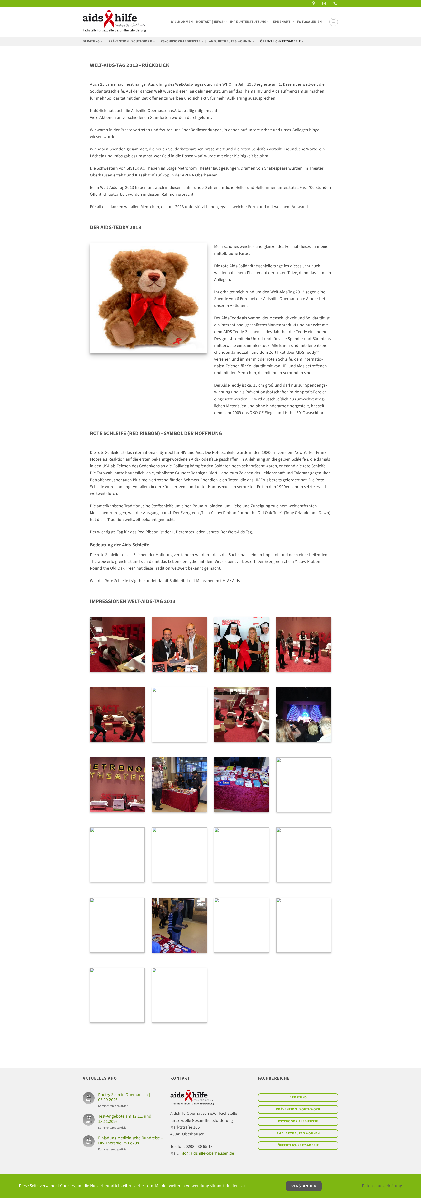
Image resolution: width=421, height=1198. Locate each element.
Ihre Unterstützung (248, 21)
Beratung (91, 41)
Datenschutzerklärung (382, 1186)
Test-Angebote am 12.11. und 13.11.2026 (124, 1119)
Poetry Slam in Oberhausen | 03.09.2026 (124, 1097)
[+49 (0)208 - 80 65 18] (335, 3)
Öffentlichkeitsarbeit (280, 41)
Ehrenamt (281, 21)
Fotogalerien (309, 21)
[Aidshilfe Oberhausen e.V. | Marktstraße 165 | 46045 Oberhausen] (314, 3)
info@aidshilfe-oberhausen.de (207, 1153)
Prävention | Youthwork (130, 41)
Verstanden (303, 1186)
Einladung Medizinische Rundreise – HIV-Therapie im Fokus (130, 1140)
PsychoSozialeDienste (180, 41)
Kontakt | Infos (209, 21)
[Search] (333, 22)
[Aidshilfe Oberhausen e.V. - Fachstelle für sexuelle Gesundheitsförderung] (114, 22)
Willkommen (182, 21)
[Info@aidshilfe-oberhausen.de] (324, 3)
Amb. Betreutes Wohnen (230, 41)
